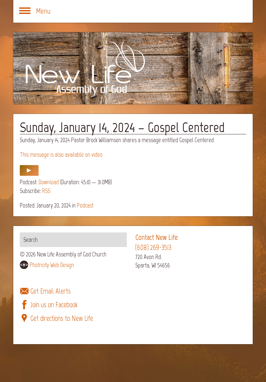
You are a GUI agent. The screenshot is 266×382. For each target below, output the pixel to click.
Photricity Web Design (52, 265)
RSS (46, 191)
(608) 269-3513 (153, 247)
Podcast (85, 205)
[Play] (29, 173)
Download (49, 182)
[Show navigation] (24, 11)
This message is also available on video (61, 154)
